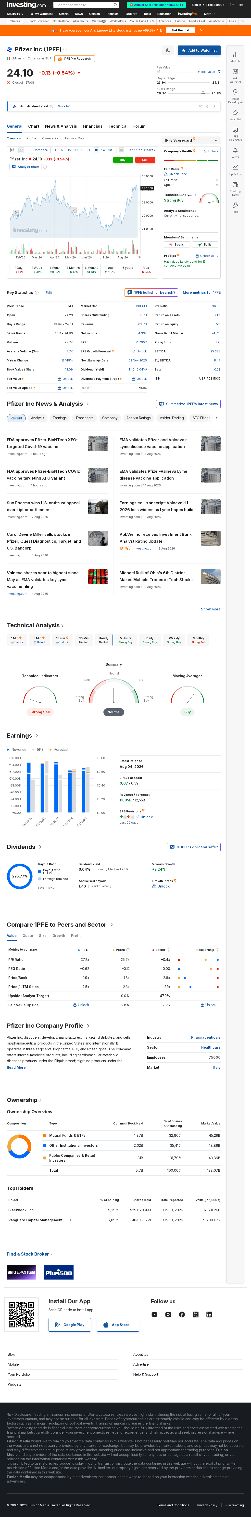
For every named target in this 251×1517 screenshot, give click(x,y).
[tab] (17, 640)
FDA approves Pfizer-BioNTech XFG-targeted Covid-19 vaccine (42, 443)
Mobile (13, 1364)
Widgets (14, 1384)
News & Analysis (61, 126)
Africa (232, 21)
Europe (180, 21)
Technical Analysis (33, 625)
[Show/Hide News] (121, 150)
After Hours (80, 21)
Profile (31, 138)
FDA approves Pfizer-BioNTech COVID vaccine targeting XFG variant (44, 475)
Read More (16, 1067)
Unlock (83, 1005)
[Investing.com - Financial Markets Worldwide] (26, 4)
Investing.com (144, 548)
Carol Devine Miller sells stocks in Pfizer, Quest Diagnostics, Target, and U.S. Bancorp (44, 541)
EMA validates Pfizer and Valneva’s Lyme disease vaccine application (154, 443)
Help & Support (145, 1374)
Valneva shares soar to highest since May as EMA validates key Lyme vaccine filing (43, 579)
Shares (15, 21)
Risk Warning (235, 1505)
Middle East (197, 21)
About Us (140, 1354)
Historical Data (74, 138)
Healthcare (211, 1047)
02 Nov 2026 (137, 360)
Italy (217, 1067)
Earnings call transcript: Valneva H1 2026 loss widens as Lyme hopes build (156, 506)
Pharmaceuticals (206, 1037)
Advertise (141, 1364)
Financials (92, 126)
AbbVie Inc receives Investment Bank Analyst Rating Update (156, 538)
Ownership (50, 138)
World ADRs (118, 21)
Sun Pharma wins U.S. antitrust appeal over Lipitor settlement (43, 506)
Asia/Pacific (217, 21)
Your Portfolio (19, 1374)
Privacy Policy (207, 1505)
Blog (11, 1354)
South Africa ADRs (142, 21)
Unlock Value (206, 72)
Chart (33, 126)
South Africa (61, 21)
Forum (139, 126)
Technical (117, 126)
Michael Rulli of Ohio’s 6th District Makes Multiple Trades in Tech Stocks (156, 576)
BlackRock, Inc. (21, 1210)
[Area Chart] (21, 150)
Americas (165, 21)
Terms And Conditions (173, 1505)
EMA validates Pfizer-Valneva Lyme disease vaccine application (153, 475)
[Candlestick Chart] (11, 150)
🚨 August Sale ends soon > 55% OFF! (156, 5)
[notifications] (232, 4)
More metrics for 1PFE (202, 292)
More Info (65, 106)
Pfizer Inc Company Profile (45, 1025)
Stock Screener (38, 21)
